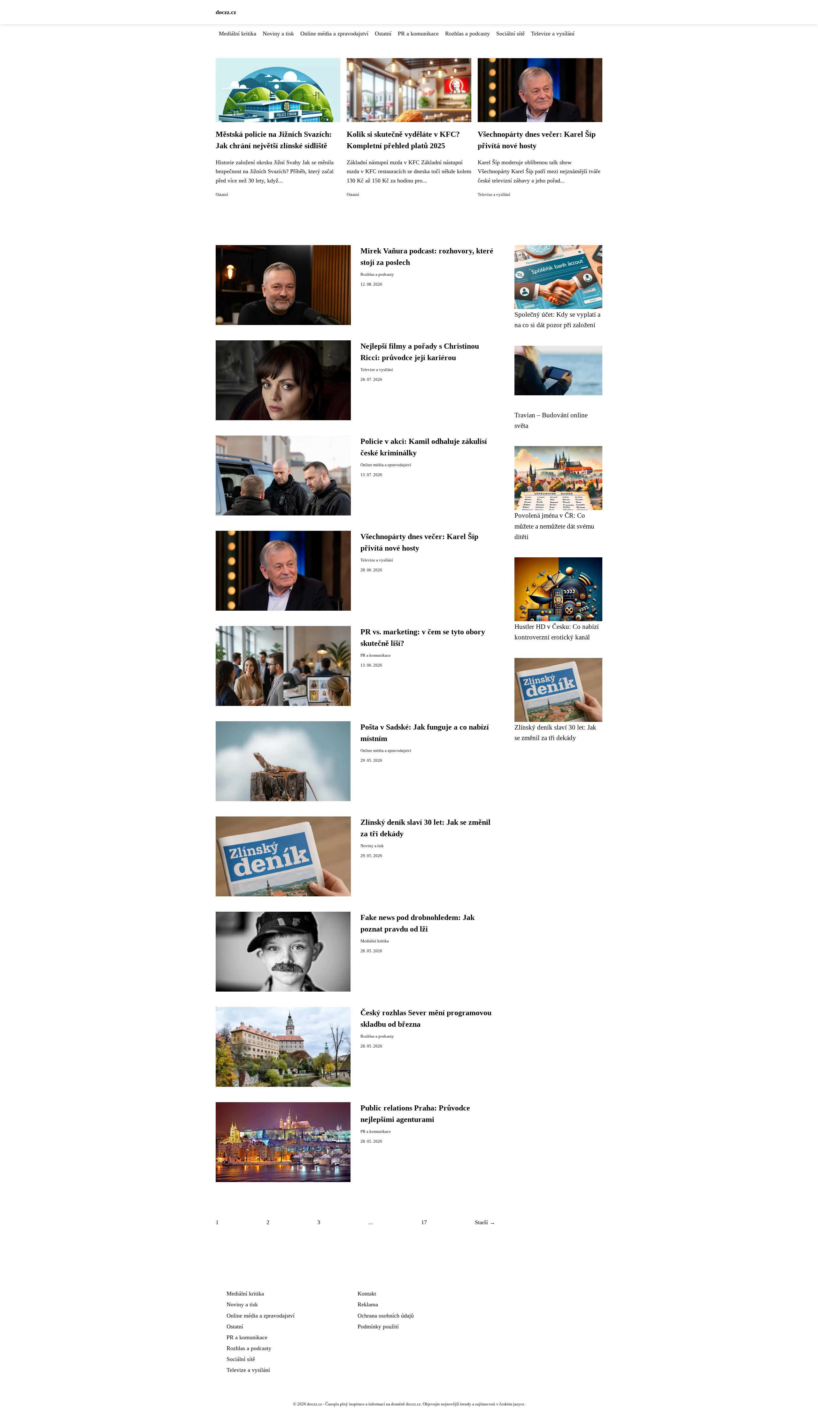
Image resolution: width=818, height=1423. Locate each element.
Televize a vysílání (553, 33)
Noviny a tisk (278, 33)
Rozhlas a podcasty (467, 33)
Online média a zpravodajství (334, 33)
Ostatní (383, 33)
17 (424, 1222)
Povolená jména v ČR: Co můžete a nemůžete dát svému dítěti (554, 526)
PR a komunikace (418, 33)
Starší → (485, 1222)
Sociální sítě (510, 33)
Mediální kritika (237, 33)
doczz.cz (226, 12)
